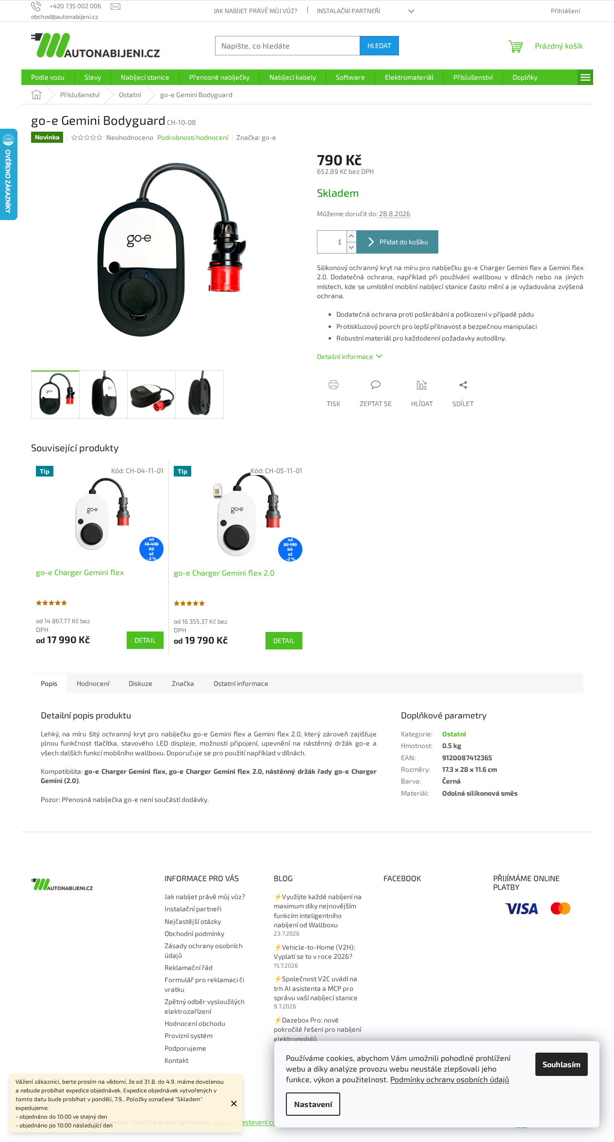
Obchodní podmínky (194, 933)
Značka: (256, 137)
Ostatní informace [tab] (241, 683)
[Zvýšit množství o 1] (351, 236)
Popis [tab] (49, 683)
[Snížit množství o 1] (351, 247)
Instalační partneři (348, 11)
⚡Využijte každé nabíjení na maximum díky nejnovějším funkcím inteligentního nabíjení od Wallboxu (318, 910)
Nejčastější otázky (193, 921)
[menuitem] (47, 77)
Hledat (379, 45)
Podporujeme (185, 1048)
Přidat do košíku (404, 242)
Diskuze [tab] (140, 683)
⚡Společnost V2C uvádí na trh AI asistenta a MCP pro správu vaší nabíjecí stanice (316, 988)
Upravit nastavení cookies (253, 1122)
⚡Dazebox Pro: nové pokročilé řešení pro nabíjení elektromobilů (317, 1029)
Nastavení (313, 1103)
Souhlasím (562, 1064)
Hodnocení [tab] (93, 683)
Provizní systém (189, 1035)
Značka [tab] (183, 683)
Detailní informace (345, 356)
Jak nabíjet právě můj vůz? (256, 11)
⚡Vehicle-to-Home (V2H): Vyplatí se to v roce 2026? (314, 951)
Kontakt (176, 1060)
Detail (145, 640)
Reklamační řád (189, 967)
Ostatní (454, 734)
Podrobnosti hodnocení (192, 137)
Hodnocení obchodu (195, 1023)
